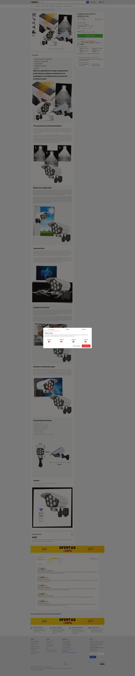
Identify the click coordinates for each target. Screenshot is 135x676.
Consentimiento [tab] (51, 329)
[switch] (49, 341)
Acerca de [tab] (84, 329)
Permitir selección (76, 345)
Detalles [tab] (67, 329)
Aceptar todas (86, 345)
